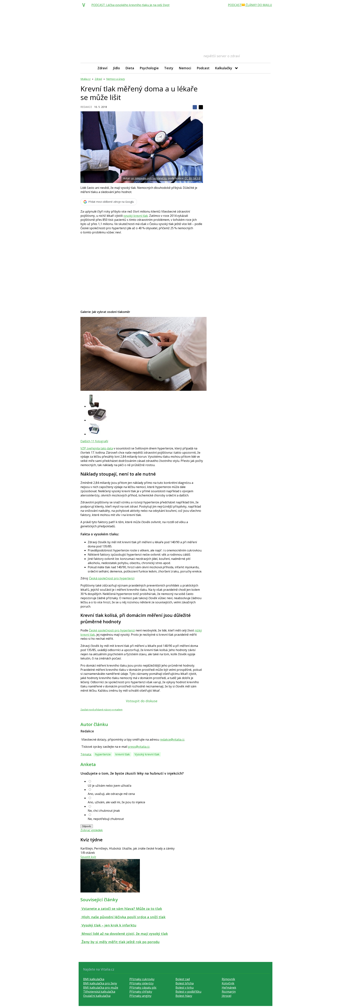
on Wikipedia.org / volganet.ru (149, 178)
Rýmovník (228, 979)
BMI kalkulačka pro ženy (100, 983)
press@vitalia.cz (139, 747)
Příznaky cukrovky (141, 979)
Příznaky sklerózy (141, 983)
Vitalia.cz (85, 79)
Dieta (129, 68)
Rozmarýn (229, 992)
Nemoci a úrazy (115, 79)
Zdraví (102, 68)
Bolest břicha (185, 983)
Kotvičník (228, 983)
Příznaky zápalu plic (142, 988)
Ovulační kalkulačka (96, 996)
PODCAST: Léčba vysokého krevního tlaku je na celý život (130, 5)
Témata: (86, 754)
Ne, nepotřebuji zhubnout (106, 819)
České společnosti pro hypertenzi (112, 630)
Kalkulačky (223, 68)
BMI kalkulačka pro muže (100, 988)
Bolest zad (183, 979)
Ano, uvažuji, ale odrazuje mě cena (111, 794)
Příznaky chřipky (140, 992)
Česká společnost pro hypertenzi (111, 578)
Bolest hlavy (184, 996)
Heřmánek (229, 988)
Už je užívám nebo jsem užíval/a (109, 786)
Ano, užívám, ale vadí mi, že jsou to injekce (116, 802)
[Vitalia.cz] (84, 5)
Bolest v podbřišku (188, 992)
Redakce (86, 107)
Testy (168, 68)
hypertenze (103, 754)
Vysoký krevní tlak (147, 754)
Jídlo (116, 68)
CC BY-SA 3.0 (192, 178)
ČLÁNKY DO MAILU (258, 5)
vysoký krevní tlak (135, 216)
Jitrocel (226, 996)
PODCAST (234, 5)
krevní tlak (122, 754)
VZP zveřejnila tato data (96, 448)
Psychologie (149, 68)
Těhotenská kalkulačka (99, 992)
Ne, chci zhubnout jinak (104, 811)
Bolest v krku (185, 988)
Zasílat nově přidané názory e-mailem (101, 709)
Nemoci (185, 68)
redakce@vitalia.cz (172, 739)
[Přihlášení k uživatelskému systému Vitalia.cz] (265, 68)
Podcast (203, 68)
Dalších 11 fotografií (94, 441)
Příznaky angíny (140, 996)
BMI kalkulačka (93, 979)
